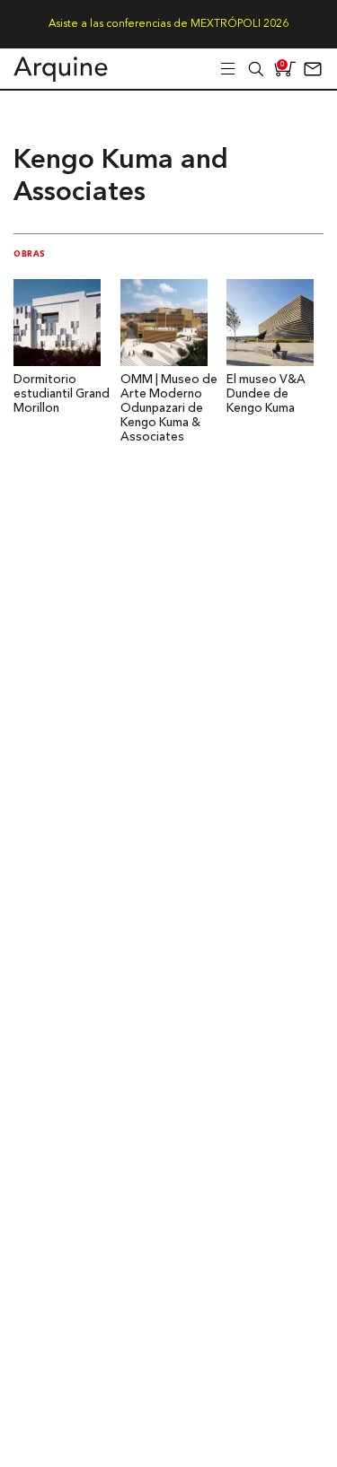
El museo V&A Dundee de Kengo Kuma (266, 394)
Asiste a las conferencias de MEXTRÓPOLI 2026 (168, 24)
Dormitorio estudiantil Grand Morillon (61, 394)
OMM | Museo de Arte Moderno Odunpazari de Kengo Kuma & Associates (168, 408)
